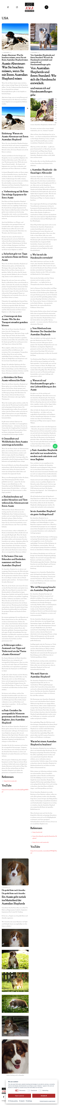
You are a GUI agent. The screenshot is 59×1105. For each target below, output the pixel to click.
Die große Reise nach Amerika (13, 890)
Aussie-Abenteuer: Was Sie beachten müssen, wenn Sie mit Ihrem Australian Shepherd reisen (15, 57)
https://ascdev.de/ (37, 832)
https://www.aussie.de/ (10, 781)
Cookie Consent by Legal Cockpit (47, 1101)
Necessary (22, 1090)
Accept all (44, 1095)
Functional (34, 1090)
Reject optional (19, 1095)
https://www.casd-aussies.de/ (40, 842)
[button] (55, 446)
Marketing (45, 1090)
